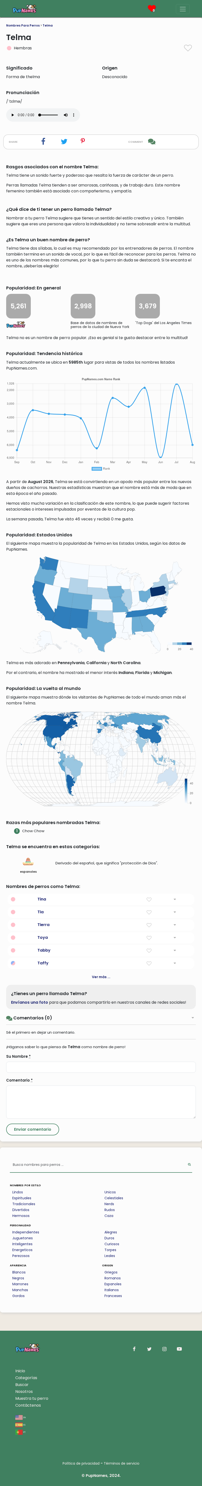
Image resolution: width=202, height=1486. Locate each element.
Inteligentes (22, 1244)
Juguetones (22, 1238)
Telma (48, 25)
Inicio (20, 1371)
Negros (18, 1278)
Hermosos (21, 1215)
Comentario (19, 1080)
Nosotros (24, 1391)
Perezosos (21, 1255)
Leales (109, 1255)
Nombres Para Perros (23, 25)
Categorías (26, 1378)
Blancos (19, 1272)
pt (24, 1432)
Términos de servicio (121, 1463)
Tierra (43, 925)
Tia (40, 912)
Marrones (20, 1284)
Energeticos (22, 1249)
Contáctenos (28, 1405)
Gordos (18, 1295)
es (24, 1424)
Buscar (22, 1384)
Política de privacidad (81, 1463)
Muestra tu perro (31, 1398)
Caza (108, 1215)
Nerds (109, 1203)
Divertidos (20, 1209)
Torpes (110, 1249)
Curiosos (111, 1244)
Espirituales (21, 1198)
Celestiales (113, 1198)
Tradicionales (23, 1203)
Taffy (43, 963)
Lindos (17, 1192)
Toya (42, 937)
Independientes (25, 1232)
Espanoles (112, 1284)
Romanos (112, 1278)
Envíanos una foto (29, 1002)
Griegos (111, 1272)
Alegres (110, 1232)
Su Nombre (18, 1056)
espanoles (28, 872)
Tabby (43, 950)
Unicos (110, 1192)
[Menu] (183, 9)
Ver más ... (101, 976)
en (24, 1417)
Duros (109, 1238)
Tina (41, 899)
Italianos (111, 1289)
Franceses (113, 1295)
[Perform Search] (189, 1165)
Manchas (20, 1289)
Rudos (109, 1209)
